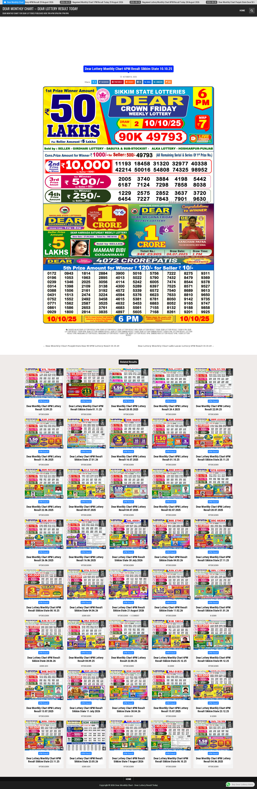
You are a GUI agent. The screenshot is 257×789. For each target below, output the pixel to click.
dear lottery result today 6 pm (174, 329)
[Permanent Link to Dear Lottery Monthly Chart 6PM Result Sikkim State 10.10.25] (128, 205)
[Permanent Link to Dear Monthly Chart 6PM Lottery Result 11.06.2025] (44, 434)
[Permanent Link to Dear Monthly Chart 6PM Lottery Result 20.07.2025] (213, 484)
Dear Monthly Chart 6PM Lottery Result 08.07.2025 (86, 508)
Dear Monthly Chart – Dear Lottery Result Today (40, 8)
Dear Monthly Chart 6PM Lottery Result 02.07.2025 (171, 508)
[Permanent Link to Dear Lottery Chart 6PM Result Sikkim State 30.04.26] (128, 685)
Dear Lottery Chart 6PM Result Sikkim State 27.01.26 (86, 458)
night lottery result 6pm (139, 333)
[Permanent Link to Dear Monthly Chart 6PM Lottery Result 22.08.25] (128, 635)
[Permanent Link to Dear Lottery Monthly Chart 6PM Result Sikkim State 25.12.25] (171, 635)
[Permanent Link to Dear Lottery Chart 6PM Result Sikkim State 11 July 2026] (86, 685)
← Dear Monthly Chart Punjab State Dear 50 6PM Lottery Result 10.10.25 (81, 346)
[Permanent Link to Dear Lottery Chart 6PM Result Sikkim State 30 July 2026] (128, 534)
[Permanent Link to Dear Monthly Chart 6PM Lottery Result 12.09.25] (44, 383)
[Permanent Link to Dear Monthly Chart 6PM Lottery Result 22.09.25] (213, 383)
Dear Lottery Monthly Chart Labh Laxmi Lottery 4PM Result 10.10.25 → (176, 346)
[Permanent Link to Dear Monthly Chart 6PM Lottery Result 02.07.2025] (171, 484)
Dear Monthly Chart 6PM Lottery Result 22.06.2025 (43, 508)
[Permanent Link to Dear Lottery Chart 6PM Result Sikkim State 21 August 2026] (128, 584)
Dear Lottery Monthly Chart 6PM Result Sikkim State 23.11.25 (43, 760)
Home (242, 10)
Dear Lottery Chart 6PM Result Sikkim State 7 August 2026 (128, 760)
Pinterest (118, 82)
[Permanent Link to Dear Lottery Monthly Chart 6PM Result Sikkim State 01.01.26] (213, 584)
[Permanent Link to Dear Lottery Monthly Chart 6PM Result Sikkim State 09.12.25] (213, 635)
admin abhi (86, 616)
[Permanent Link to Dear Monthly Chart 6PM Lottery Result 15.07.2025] (171, 685)
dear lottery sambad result (98, 331)
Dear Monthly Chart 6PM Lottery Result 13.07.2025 (43, 709)
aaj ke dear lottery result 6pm (86, 329)
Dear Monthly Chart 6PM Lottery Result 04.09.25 (86, 659)
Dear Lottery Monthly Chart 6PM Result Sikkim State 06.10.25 (171, 760)
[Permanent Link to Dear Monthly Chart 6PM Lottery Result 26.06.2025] (44, 534)
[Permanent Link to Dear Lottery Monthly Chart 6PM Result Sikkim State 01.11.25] (86, 383)
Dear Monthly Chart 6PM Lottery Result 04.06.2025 (213, 760)
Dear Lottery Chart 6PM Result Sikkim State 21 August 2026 (128, 609)
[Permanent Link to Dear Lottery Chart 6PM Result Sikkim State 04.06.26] (86, 584)
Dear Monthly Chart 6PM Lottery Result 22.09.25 (213, 408)
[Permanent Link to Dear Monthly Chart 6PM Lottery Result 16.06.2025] (86, 534)
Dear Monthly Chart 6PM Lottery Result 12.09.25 (43, 408)
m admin (213, 616)
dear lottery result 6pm (127, 329)
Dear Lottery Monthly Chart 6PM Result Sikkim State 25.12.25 (171, 659)
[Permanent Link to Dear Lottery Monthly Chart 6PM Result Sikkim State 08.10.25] (44, 584)
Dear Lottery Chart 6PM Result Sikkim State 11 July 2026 (86, 709)
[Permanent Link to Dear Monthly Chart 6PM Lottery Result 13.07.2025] (44, 685)
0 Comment (135, 616)
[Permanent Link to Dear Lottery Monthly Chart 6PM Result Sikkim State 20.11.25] (213, 434)
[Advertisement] (128, 39)
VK (140, 82)
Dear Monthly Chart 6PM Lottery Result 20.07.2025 (213, 508)
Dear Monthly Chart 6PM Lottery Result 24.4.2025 (171, 408)
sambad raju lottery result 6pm (164, 333)
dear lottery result (108, 329)
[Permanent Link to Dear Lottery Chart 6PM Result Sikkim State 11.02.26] (171, 584)
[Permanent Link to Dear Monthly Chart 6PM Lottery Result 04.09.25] (86, 635)
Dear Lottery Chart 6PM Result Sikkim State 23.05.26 (86, 760)
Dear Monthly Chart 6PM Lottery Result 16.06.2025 (86, 558)
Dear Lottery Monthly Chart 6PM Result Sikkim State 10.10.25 (128, 69)
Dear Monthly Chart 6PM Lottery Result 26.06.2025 (43, 558)
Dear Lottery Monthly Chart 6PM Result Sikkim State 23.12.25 (213, 709)
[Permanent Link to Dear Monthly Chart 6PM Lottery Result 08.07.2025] (86, 484)
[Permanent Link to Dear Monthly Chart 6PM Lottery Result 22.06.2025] (44, 484)
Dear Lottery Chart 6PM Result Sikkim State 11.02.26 (171, 609)
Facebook (105, 82)
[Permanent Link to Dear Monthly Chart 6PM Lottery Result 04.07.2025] (128, 484)
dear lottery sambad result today (125, 331)
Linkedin (159, 82)
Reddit (131, 82)
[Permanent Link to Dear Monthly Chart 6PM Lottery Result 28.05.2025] (128, 383)
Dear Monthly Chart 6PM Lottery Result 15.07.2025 (171, 709)
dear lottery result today (149, 329)
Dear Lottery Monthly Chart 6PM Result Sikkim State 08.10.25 (43, 609)
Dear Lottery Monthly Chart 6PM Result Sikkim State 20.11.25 (213, 458)
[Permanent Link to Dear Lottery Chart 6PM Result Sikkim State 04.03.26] (171, 534)
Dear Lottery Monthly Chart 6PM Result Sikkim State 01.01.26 (213, 609)
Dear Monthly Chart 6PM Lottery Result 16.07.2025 (128, 458)
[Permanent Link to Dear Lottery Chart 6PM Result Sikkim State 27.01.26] (86, 434)
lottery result (179, 331)
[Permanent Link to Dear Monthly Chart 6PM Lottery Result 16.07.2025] (128, 434)
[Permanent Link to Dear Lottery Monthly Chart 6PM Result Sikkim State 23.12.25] (213, 685)
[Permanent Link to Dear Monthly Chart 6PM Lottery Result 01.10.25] (171, 434)
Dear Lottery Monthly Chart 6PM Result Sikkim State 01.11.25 (86, 408)
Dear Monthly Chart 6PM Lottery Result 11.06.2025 (43, 458)
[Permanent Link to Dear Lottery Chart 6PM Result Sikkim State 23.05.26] (86, 735)
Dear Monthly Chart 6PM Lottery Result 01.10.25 (171, 458)
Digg (149, 82)
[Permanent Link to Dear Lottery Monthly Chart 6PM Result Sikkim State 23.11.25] (44, 735)
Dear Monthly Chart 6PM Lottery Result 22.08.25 (128, 659)
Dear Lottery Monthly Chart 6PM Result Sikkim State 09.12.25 (213, 659)
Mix (169, 82)
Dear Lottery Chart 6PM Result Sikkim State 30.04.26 (128, 709)
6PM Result (43, 401)
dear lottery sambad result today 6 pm (156, 331)
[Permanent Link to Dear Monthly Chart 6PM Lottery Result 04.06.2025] (213, 735)
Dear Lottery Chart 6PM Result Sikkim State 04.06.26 (86, 609)
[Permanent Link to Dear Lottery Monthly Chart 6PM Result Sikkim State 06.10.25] (171, 735)
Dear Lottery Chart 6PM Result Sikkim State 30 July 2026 (128, 558)
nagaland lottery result (87, 333)
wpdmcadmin (44, 414)
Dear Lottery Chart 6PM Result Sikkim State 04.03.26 (171, 558)
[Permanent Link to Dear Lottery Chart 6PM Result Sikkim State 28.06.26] (44, 635)
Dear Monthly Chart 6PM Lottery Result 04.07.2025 (128, 508)
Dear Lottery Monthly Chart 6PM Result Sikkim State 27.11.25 (213, 558)
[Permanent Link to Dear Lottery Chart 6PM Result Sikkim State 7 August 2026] (128, 735)
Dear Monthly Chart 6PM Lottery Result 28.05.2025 (128, 408)
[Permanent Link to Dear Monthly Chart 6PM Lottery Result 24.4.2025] (171, 383)
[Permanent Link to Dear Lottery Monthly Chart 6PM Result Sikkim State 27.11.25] (213, 534)
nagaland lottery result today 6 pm (113, 333)
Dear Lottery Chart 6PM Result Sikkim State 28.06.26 (43, 659)
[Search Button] (251, 10)
